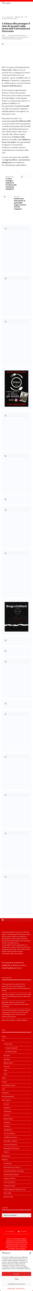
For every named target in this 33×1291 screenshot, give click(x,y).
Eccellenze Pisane (11, 1051)
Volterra (6, 1152)
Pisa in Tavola (8, 1196)
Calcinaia (7, 1126)
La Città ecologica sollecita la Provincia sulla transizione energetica (11, 183)
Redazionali (6, 1156)
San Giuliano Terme (8, 1085)
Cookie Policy (11, 1288)
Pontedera (7, 1107)
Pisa (26, 17)
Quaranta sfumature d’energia (14, 1171)
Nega (16, 1279)
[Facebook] (26, 3)
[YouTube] (29, 3)
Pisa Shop (7, 1059)
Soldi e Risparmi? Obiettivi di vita (14, 1189)
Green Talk (7, 1193)
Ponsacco (7, 1115)
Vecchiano (7, 1122)
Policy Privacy (20, 1288)
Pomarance (7, 1111)
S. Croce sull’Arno (9, 1133)
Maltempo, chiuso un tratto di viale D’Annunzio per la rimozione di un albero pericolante (15, 1004)
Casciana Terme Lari (10, 1144)
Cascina (4, 1081)
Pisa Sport (7, 1055)
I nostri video (8, 1044)
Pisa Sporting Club (8, 1096)
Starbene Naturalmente (11, 1174)
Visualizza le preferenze (16, 1284)
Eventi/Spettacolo (12, 18)
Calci (3, 1089)
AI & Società (8, 1163)
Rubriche (5, 1159)
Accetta (16, 1274)
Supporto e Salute (9, 1178)
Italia (5, 1070)
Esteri (5, 1074)
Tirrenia (6, 1066)
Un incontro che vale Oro (12, 1167)
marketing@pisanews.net (12, 968)
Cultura (4, 18)
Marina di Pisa (8, 1063)
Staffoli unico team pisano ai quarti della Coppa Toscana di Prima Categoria (20, 203)
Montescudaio (8, 1119)
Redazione (9, 17)
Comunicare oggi (9, 1185)
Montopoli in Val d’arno (11, 1148)
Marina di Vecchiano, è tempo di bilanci (14, 1020)
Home (3, 35)
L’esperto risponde (11, 1048)
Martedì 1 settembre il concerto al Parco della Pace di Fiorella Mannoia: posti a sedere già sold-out (16, 996)
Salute (4, 1078)
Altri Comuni (6, 1100)
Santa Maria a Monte (10, 1141)
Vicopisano (5, 1092)
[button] (30, 1253)
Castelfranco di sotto (10, 1137)
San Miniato (8, 1130)
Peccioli (6, 1104)
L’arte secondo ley (9, 1182)
